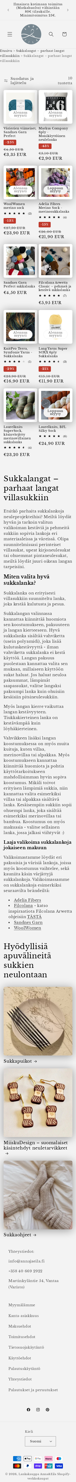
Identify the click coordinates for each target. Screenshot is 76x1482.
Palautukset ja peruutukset (33, 1390)
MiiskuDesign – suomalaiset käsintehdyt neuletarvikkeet (36, 1145)
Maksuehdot (19, 1326)
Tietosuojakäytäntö (26, 1347)
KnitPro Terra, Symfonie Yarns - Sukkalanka (18, 352)
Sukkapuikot (18, 1061)
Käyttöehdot (19, 1358)
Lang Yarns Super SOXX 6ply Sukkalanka (53, 352)
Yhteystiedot (20, 1379)
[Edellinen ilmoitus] (8, 10)
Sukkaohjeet (17, 1234)
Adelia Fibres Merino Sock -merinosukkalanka (54, 207)
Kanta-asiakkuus (23, 1316)
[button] (9, 34)
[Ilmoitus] (67, 10)
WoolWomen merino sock (14, 206)
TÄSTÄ (34, 916)
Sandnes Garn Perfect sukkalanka (19, 284)
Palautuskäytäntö (24, 1369)
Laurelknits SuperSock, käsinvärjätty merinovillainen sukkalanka (17, 434)
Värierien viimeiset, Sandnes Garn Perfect (20, 132)
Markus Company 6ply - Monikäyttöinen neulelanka (53, 134)
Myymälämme (21, 1305)
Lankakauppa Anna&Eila (37, 1474)
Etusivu (6, 51)
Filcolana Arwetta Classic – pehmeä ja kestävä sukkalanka (55, 286)
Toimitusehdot (21, 1337)
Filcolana (23, 905)
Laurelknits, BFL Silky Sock (52, 429)
